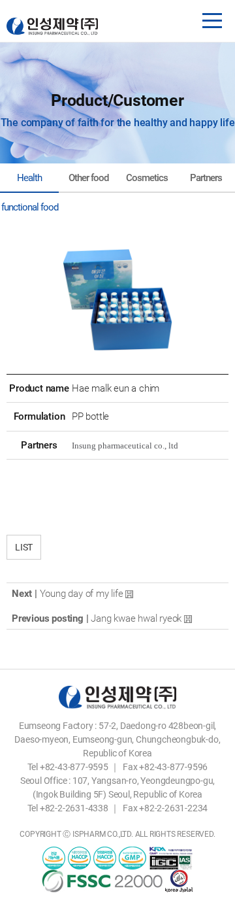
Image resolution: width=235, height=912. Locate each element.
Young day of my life (81, 594)
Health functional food (29, 182)
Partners (206, 178)
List (24, 547)
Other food (88, 178)
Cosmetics (147, 178)
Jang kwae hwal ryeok (136, 618)
